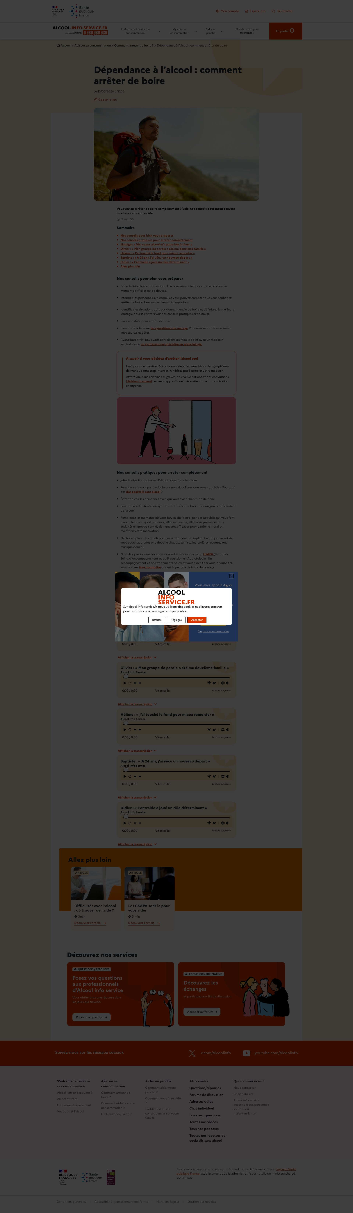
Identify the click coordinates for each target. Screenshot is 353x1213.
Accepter (197, 620)
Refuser (156, 620)
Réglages (176, 620)
